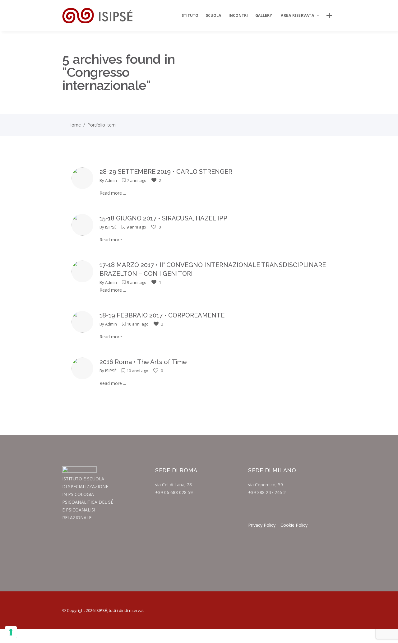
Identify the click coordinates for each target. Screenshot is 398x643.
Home (74, 125)
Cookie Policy (294, 525)
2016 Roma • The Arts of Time (143, 362)
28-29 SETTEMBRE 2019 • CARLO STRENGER (166, 171)
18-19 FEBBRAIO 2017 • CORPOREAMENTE (162, 315)
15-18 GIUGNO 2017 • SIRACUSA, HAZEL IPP (163, 218)
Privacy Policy (261, 525)
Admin (111, 180)
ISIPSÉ (111, 227)
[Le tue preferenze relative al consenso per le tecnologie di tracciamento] (11, 632)
